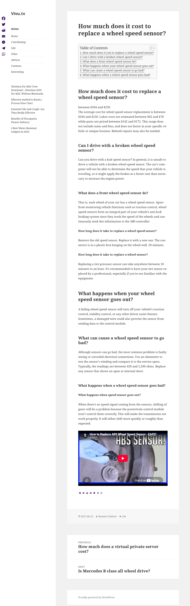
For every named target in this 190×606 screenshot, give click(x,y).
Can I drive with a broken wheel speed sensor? (113, 57)
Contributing (18, 42)
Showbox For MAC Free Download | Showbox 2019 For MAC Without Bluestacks (27, 90)
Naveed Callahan (107, 516)
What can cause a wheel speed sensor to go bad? (113, 70)
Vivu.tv (18, 13)
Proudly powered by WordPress (96, 597)
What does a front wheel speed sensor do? (109, 61)
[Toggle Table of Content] (150, 48)
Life (13, 48)
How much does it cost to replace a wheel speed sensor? (118, 52)
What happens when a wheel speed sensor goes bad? (116, 75)
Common (16, 65)
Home (14, 36)
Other (14, 54)
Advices (15, 60)
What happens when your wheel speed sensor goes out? (118, 66)
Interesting (17, 71)
